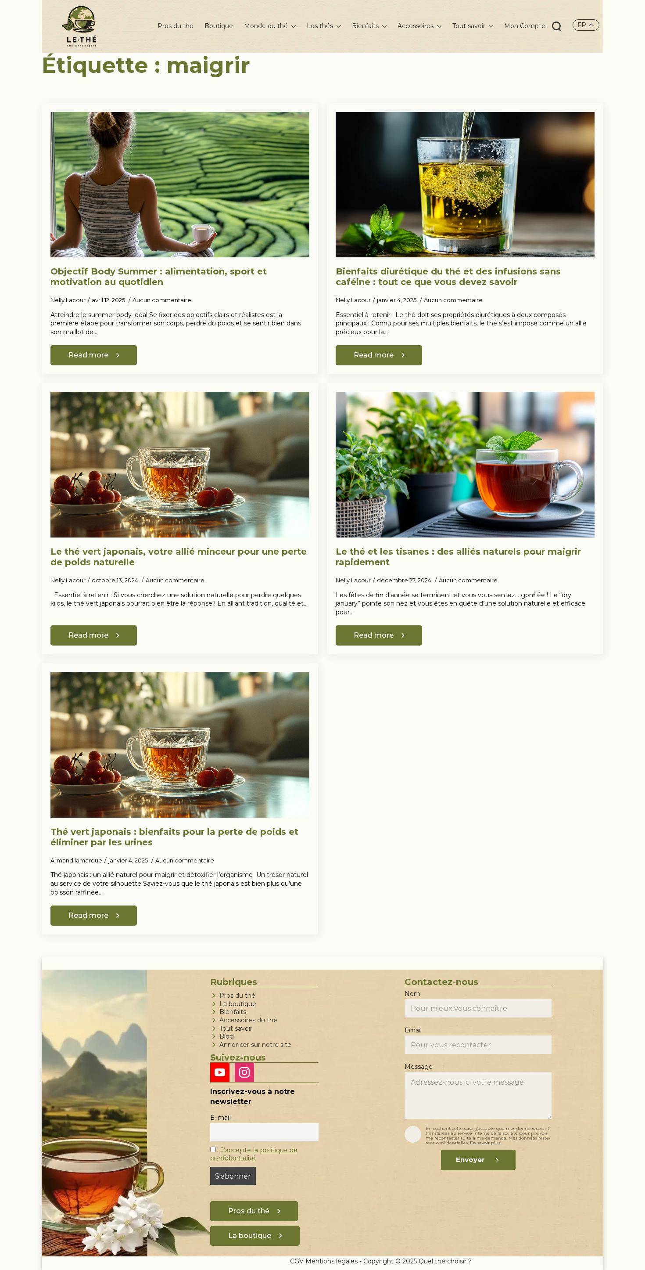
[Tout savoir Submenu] (489, 26)
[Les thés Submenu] (337, 26)
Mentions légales (331, 1261)
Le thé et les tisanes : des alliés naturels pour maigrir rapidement (458, 556)
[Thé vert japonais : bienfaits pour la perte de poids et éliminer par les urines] (179, 745)
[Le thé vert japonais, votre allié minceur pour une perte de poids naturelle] (179, 465)
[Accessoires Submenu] (437, 26)
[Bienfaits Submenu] (383, 26)
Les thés (320, 26)
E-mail (220, 1118)
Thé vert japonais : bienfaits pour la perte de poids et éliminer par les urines (174, 837)
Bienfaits (365, 26)
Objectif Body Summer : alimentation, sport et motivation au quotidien (158, 276)
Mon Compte (524, 26)
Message (419, 1067)
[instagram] (244, 1072)
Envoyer (470, 1159)
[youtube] (219, 1072)
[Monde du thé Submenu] (292, 26)
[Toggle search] (556, 26)
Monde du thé (266, 26)
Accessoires (416, 26)
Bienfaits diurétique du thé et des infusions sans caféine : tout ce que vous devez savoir (448, 276)
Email (414, 1030)
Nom (413, 994)
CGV (297, 1261)
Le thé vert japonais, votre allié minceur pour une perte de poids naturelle (178, 556)
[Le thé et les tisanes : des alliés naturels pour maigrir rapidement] (465, 465)
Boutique (218, 26)
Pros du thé (176, 26)
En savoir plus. (485, 1143)
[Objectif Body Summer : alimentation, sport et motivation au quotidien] (179, 185)
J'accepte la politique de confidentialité (253, 1154)
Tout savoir (468, 26)
